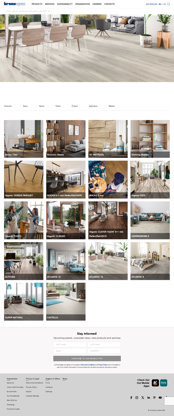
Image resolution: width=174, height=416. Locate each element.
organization (82, 4)
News (65, 378)
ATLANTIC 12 (54, 277)
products (37, 4)
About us (10, 383)
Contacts (49, 387)
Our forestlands (13, 396)
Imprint (28, 392)
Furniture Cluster (13, 409)
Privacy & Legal (32, 378)
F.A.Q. (48, 383)
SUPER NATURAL (14, 317)
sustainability (64, 4)
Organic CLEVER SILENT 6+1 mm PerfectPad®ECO (106, 234)
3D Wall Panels (96, 154)
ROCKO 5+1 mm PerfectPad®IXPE (64, 195)
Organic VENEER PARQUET (19, 195)
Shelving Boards (140, 154)
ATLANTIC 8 (137, 277)
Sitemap (49, 392)
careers (97, 4)
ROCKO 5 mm (96, 195)
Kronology (11, 405)
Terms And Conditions (34, 383)
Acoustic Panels (55, 154)
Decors (15, 11)
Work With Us (12, 400)
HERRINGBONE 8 (140, 236)
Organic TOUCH (13, 236)
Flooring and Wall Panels (28, 11)
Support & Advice (53, 378)
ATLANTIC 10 (44, 11)
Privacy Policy (31, 387)
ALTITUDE (10, 277)
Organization (12, 378)
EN (160, 4)
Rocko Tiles (11, 154)
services (49, 4)
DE (164, 4)
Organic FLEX (138, 195)
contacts (109, 4)
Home (8, 11)
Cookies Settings (32, 396)
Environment (11, 392)
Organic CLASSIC (56, 236)
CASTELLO (52, 317)
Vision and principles (15, 387)
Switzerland (151, 4)
